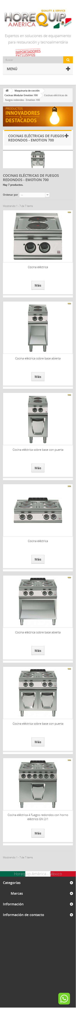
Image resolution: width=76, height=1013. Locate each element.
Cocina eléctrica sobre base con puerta (38, 450)
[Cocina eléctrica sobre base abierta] (38, 327)
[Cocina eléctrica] (38, 236)
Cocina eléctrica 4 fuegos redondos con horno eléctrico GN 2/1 (38, 817)
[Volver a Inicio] (7, 90)
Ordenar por (10, 194)
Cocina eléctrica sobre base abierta (38, 358)
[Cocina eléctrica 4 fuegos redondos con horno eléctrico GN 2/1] (38, 784)
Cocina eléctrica (38, 267)
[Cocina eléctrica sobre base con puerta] (38, 419)
